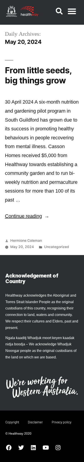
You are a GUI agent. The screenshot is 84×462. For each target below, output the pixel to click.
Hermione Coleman (26, 240)
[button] (59, 11)
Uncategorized (56, 247)
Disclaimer (35, 422)
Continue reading (27, 216)
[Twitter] (21, 447)
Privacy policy (61, 422)
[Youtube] (45, 447)
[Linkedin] (33, 447)
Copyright (12, 422)
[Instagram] (58, 447)
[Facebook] (8, 447)
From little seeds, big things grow (38, 75)
